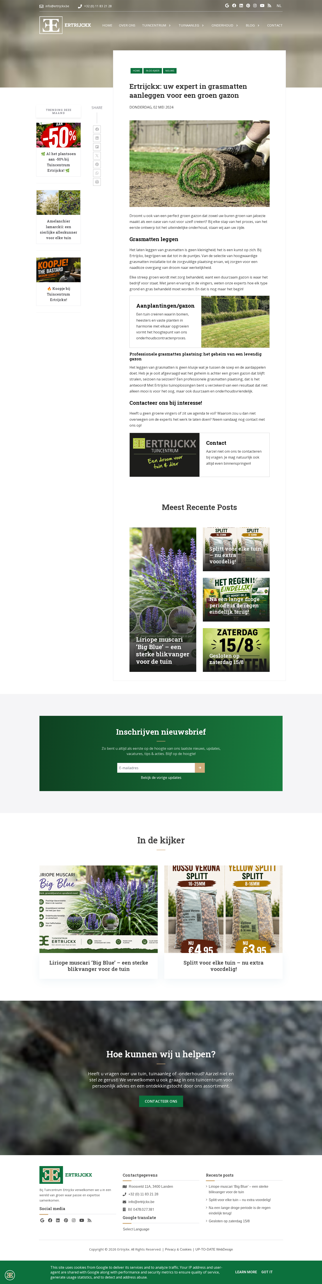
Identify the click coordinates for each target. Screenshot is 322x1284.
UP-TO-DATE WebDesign (214, 1249)
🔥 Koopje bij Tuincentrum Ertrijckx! (58, 294)
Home (136, 70)
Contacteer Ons (161, 1101)
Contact (216, 442)
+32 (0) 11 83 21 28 (143, 1194)
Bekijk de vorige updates (161, 777)
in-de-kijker (152, 70)
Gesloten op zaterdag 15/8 (229, 1221)
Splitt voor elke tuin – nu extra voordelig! (240, 1200)
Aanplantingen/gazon (165, 305)
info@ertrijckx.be (141, 1202)
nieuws (169, 70)
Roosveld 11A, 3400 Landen (151, 1186)
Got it (267, 1272)
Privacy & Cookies (178, 1249)
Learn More (246, 1272)
